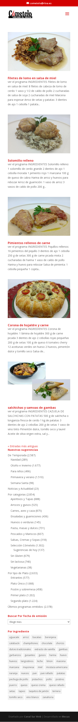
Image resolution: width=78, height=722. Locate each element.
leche (40, 661)
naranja (13, 673)
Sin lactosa (17, 561)
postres (60, 679)
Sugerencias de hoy (25, 550)
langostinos (27, 661)
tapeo (22, 691)
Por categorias (17, 494)
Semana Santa (19, 483)
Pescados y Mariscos (24, 534)
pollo (49, 679)
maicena (61, 661)
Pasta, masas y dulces (24, 528)
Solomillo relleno (21, 160)
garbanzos (15, 655)
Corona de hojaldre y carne (28, 325)
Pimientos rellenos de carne (29, 243)
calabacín (14, 643)
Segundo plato (19, 601)
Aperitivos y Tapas (22, 499)
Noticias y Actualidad (20, 488)
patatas (61, 673)
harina (52, 655)
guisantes (30, 655)
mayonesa (28, 667)
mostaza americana (56, 667)
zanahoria (48, 697)
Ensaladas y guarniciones (26, 516)
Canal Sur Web (32, 716)
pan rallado (47, 673)
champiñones (30, 643)
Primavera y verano (22, 477)
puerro (13, 685)
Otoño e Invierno (21, 465)
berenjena (50, 637)
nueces (25, 673)
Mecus (66, 716)
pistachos (37, 679)
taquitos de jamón (39, 691)
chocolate (47, 643)
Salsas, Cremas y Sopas (25, 540)
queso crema (38, 685)
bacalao (37, 637)
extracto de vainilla (45, 649)
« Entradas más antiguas (23, 446)
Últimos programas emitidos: (25, 606)
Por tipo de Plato (18, 573)
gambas (63, 649)
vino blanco (32, 697)
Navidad (16, 459)
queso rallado (56, 685)
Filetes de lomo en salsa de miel (32, 78)
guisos (42, 655)
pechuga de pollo (18, 679)
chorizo (60, 643)
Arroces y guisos (21, 505)
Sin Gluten (17, 556)
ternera (56, 691)
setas (12, 691)
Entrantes (16, 577)
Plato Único (18, 583)
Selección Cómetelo (23, 545)
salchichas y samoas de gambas (32, 408)
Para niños (17, 471)
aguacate (14, 637)
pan (35, 673)
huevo (63, 655)
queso (24, 685)
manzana (14, 667)
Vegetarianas (19, 567)
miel (40, 667)
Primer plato (18, 595)
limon (50, 661)
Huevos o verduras (22, 522)
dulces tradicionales (20, 649)
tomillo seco (16, 697)
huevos (13, 661)
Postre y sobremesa (23, 589)
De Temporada (17, 455)
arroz (26, 637)
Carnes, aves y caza (23, 510)
